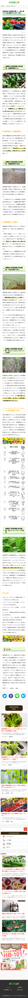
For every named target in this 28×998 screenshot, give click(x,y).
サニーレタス (4, 736)
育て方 (8, 847)
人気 (3, 821)
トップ (8, 987)
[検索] (25, 829)
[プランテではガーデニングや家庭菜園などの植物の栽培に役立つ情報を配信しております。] (14, 2)
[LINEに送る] (17, 696)
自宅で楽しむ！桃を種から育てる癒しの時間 (13, 935)
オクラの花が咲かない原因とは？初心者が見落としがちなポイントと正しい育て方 (13, 870)
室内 (3, 793)
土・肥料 (8, 840)
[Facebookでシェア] (11, 696)
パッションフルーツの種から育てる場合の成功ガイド (13, 892)
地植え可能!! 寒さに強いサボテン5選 (13, 913)
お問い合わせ (20, 989)
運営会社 (20, 987)
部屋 (12, 793)
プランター (4, 764)
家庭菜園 (2, 6)
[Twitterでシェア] (4, 696)
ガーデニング (9, 836)
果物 (12, 821)
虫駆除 (17, 688)
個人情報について (8, 989)
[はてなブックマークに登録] (23, 696)
